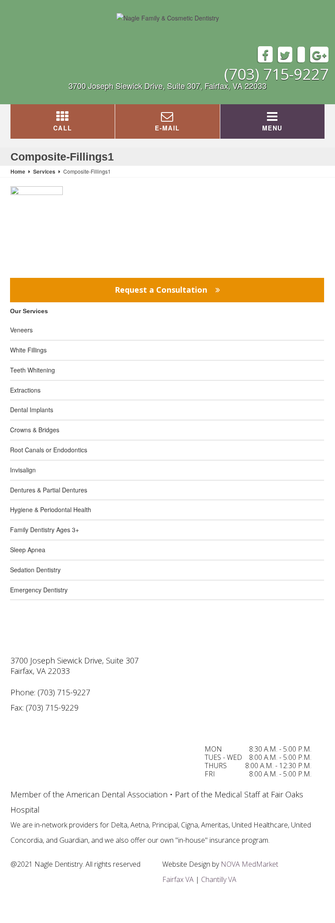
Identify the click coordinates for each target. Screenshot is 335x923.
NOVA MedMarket (249, 864)
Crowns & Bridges (34, 429)
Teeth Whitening (32, 370)
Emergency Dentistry (39, 589)
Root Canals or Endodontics (48, 449)
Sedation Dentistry (35, 569)
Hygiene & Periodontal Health (50, 509)
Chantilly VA (218, 879)
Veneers (21, 329)
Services (44, 171)
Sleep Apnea (27, 549)
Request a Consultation (162, 289)
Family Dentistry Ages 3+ (44, 529)
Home (17, 171)
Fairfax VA (178, 879)
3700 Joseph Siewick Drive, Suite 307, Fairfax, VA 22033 (167, 85)
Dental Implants (31, 409)
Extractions (25, 390)
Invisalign (23, 469)
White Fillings (28, 349)
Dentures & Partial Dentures (48, 489)
